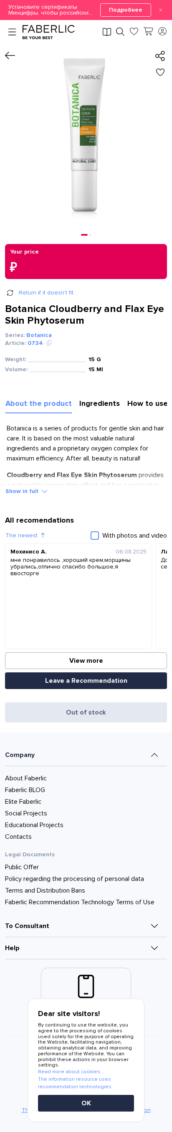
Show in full (21, 491)
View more (86, 661)
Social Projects (26, 813)
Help (12, 948)
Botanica (39, 335)
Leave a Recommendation (86, 681)
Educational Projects (34, 825)
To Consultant (27, 926)
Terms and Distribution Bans (45, 890)
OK (86, 1103)
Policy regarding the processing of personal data (74, 879)
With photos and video (134, 535)
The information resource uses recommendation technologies (74, 1083)
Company (20, 755)
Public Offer (22, 867)
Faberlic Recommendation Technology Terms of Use (79, 902)
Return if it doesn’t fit (46, 292)
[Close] (161, 10)
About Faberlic (26, 778)
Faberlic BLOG (25, 790)
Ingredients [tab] (99, 403)
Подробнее (125, 9)
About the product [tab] (38, 403)
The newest (21, 535)
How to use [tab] (147, 403)
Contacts (18, 837)
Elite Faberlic (23, 801)
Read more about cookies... (71, 1072)
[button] (86, 10)
